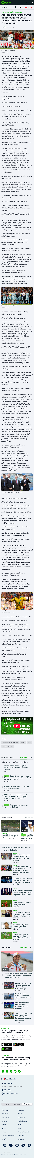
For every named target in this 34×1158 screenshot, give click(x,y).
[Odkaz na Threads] (19, 1071)
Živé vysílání (5, 1114)
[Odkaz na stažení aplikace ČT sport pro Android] (18, 1044)
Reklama (20, 1114)
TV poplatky (5, 1117)
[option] (7, 1104)
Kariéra (20, 1128)
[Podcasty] (15, 7)
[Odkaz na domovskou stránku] (9, 2)
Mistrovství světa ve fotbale (11, 12)
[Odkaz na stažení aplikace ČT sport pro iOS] (6, 1044)
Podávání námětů (23, 1132)
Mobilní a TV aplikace (8, 1135)
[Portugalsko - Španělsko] (17, 39)
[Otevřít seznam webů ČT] (32, 2)
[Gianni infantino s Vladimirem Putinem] (17, 482)
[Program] (20, 7)
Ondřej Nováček (5, 26)
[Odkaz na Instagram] (2, 1071)
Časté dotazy (22, 1135)
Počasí (3, 1128)
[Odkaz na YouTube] (15, 1071)
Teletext (4, 1121)
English (3, 1155)
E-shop (3, 1132)
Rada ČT (20, 1125)
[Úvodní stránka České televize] (9, 1079)
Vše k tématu (28, 817)
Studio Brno (21, 1117)
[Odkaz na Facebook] (7, 1071)
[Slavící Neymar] (17, 601)
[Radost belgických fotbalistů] (17, 296)
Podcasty (4, 1125)
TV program (5, 1110)
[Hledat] (27, 2)
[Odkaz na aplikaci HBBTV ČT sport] (6, 1049)
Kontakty (21, 1139)
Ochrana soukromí (12, 1155)
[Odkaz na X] (11, 1071)
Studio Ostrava (22, 1121)
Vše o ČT (4, 1139)
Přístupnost (23, 1155)
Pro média (21, 1110)
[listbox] (17, 1104)
